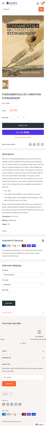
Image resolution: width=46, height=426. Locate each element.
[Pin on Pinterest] (34, 144)
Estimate (8, 303)
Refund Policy (7, 313)
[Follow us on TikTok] (19, 404)
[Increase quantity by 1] (23, 117)
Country (5, 270)
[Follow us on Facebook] (3, 404)
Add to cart (23, 125)
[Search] (41, 9)
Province (5, 280)
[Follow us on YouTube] (15, 404)
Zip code (5, 290)
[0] (42, 3)
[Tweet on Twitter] (38, 144)
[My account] (38, 3)
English (5, 394)
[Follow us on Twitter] (7, 404)
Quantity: (5, 117)
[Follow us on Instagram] (11, 404)
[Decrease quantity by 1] (12, 117)
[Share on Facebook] (30, 144)
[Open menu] (3, 3)
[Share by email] (42, 144)
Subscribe (9, 384)
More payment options (23, 137)
